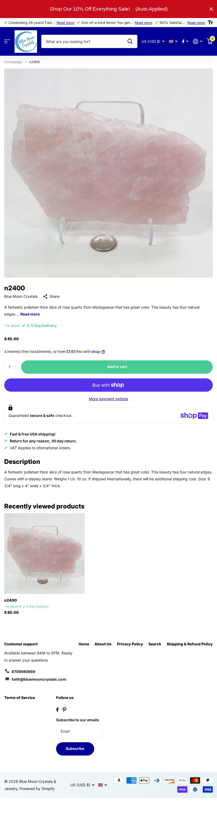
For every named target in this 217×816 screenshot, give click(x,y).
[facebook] (57, 709)
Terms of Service (19, 697)
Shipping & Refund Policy (190, 644)
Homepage (13, 62)
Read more (65, 22)
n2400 (10, 600)
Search (154, 644)
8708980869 (23, 671)
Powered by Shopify (37, 788)
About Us (102, 644)
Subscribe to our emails (77, 720)
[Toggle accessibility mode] (210, 22)
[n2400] (44, 553)
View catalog (7, 41)
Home (84, 644)
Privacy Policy (130, 644)
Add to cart (117, 366)
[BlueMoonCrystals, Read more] (185, 42)
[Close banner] (211, 9)
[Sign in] (197, 42)
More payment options (108, 398)
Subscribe (75, 748)
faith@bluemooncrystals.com (39, 679)
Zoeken (130, 41)
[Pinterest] (64, 709)
